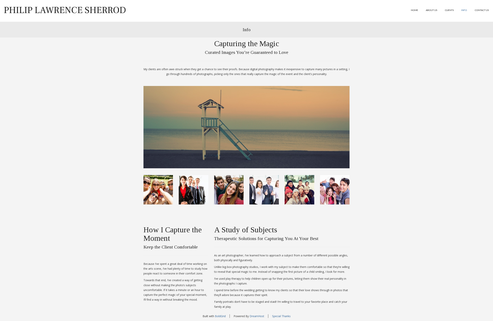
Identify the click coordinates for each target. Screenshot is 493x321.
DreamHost (257, 316)
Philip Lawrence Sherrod (65, 10)
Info (464, 10)
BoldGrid (220, 316)
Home (414, 10)
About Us (431, 10)
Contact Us (482, 10)
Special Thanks (281, 316)
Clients (449, 10)
